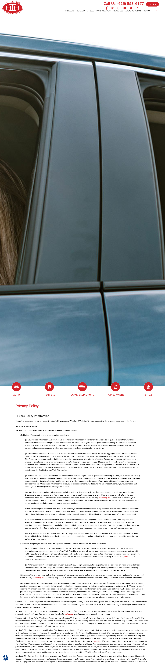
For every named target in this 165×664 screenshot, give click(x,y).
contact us (128, 556)
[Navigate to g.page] (118, 8)
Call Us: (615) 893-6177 (124, 3)
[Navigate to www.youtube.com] (124, 8)
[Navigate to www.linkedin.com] (137, 8)
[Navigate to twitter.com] (131, 8)
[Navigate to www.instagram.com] (112, 8)
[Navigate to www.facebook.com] (106, 8)
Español (152, 4)
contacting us (104, 497)
